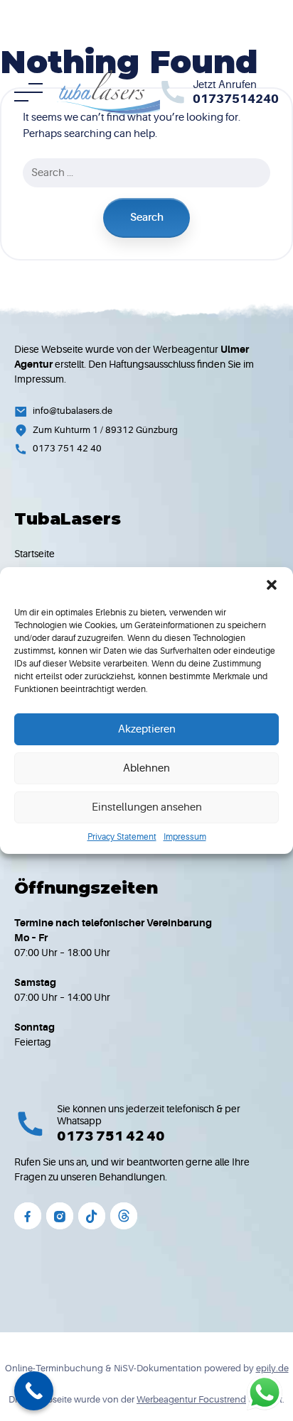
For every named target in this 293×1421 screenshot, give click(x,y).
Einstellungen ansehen (147, 807)
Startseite (34, 553)
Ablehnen (146, 768)
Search (147, 218)
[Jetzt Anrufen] (173, 92)
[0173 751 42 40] (30, 1124)
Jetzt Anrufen (225, 85)
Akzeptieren (147, 729)
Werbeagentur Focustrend (191, 1399)
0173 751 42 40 (111, 1136)
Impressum (185, 837)
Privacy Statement (121, 837)
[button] (272, 585)
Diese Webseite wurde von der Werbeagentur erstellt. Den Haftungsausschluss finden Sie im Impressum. (134, 364)
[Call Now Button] (33, 1390)
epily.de (272, 1368)
